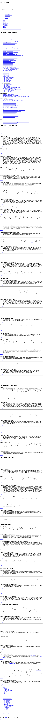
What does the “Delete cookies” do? (9, 44)
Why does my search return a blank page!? (10, 105)
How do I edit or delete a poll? (8, 63)
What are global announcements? (8, 77)
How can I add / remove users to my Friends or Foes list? (13, 100)
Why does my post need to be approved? (10, 69)
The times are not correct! (7, 49)
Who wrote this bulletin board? (8, 120)
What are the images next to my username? (10, 52)
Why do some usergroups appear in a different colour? (12, 89)
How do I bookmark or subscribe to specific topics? (12, 111)
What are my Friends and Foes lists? (9, 99)
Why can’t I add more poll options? (9, 62)
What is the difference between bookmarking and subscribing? (14, 110)
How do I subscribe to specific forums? (10, 112)
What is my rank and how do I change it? (10, 54)
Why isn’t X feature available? (8, 121)
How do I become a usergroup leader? (9, 88)
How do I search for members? (8, 106)
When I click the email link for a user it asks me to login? (13, 55)
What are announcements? (7, 78)
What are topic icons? (6, 81)
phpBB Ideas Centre (11, 663)
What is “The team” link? (7, 91)
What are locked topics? (7, 80)
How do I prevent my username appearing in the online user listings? (15, 48)
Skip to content (3, 6)
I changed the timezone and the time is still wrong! (11, 50)
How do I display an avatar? (8, 53)
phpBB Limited (32, 655)
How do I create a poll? (7, 61)
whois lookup (38, 670)
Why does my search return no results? (9, 104)
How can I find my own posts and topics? (10, 107)
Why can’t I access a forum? (8, 64)
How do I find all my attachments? (9, 117)
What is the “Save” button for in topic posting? (11, 68)
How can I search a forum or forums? (9, 103)
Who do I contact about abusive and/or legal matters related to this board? (16, 122)
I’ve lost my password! (7, 42)
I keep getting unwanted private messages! (10, 95)
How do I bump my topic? (7, 70)
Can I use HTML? (6, 74)
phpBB (32, 242)
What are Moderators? (7, 85)
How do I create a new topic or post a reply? (10, 58)
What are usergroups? (6, 86)
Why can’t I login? (6, 40)
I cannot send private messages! (8, 94)
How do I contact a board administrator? (10, 123)
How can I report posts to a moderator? (9, 67)
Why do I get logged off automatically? (10, 43)
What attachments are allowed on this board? (10, 116)
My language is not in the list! (8, 51)
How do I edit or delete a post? (8, 59)
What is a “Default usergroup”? (8, 90)
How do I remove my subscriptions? (9, 113)
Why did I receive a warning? (8, 66)
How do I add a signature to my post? (9, 60)
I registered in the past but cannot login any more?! (12, 41)
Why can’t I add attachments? (8, 65)
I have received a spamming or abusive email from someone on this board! (16, 96)
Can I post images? (6, 76)
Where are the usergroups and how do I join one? (11, 87)
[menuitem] (7, 14)
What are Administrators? (7, 84)
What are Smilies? (6, 75)
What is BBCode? (6, 73)
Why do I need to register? (7, 35)
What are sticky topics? (7, 79)
